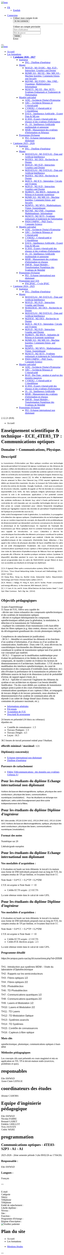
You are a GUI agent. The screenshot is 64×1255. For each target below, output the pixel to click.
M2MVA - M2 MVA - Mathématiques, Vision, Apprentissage (43, 206)
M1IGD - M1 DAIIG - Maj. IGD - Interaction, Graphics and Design (41, 69)
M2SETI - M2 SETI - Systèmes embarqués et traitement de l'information (44, 217)
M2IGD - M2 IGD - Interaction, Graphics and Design (40, 187)
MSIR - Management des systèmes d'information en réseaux (41, 260)
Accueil (10, 51)
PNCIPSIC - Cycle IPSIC (37, 283)
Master (22, 65)
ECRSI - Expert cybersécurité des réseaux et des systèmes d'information (42, 120)
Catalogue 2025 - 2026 (24, 143)
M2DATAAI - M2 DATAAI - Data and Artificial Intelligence (43, 171)
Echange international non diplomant (24, 757)
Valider (17, 36)
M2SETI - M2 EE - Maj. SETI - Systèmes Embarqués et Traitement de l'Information (43, 92)
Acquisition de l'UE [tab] (16, 711)
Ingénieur (23, 59)
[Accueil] (4, 2)
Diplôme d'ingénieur (16, 760)
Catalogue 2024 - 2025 (24, 286)
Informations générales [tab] (17, 706)
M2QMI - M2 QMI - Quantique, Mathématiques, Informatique (40, 212)
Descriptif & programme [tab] (18, 714)
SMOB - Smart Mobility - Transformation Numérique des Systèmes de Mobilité (39, 267)
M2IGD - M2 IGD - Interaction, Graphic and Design (40, 330)
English (16, 10)
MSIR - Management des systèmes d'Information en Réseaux (41, 131)
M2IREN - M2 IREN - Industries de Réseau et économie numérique (42, 193)
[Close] (2, 1184)
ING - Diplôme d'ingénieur (37, 62)
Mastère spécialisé (27, 97)
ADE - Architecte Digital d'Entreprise (42, 100)
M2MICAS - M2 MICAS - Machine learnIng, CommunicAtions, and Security (42, 200)
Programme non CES (29, 281)
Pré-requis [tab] (12, 709)
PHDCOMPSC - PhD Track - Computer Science (39, 222)
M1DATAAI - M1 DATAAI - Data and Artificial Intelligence (43, 155)
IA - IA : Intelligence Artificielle (40, 391)
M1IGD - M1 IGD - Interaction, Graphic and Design (40, 303)
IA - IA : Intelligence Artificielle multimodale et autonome (40, 125)
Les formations (14, 54)
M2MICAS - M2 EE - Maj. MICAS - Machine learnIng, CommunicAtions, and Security (42, 76)
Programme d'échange (29, 135)
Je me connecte (21, 21)
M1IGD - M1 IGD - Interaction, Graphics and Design (40, 166)
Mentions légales (15, 1246)
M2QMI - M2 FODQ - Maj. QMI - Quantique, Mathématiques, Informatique (41, 84)
